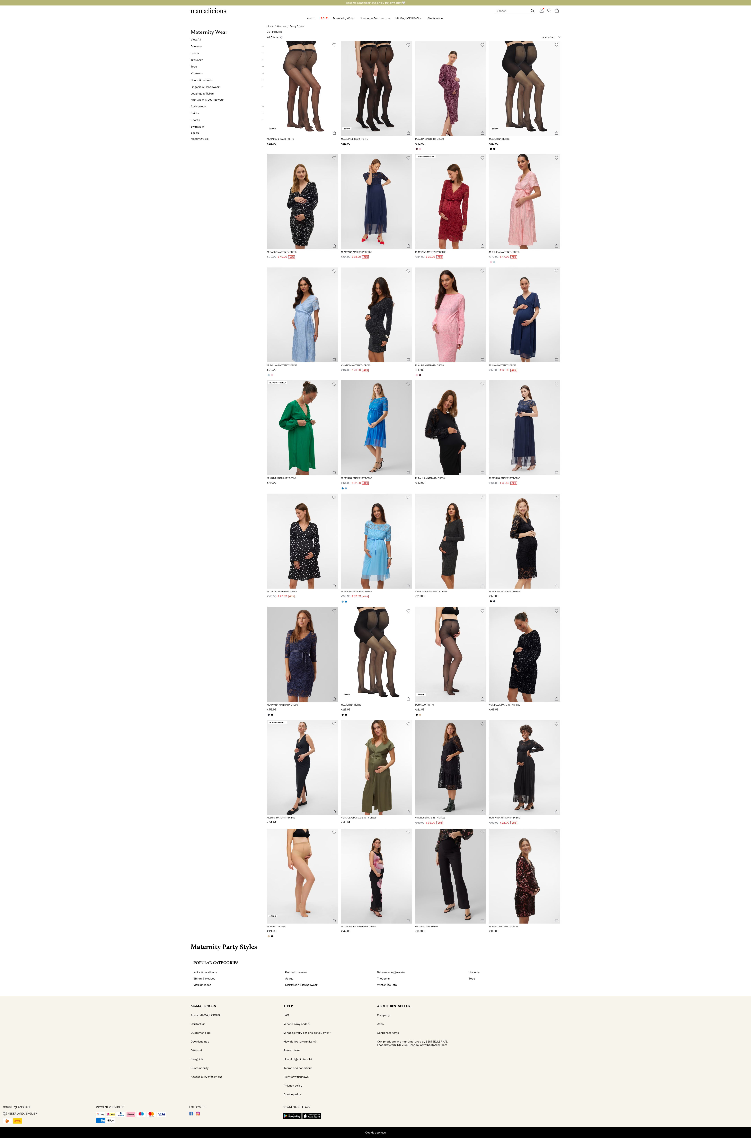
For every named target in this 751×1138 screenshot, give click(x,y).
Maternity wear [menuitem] (343, 18)
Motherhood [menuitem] (436, 18)
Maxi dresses (202, 985)
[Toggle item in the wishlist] (334, 45)
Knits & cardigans (205, 972)
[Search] (532, 11)
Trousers (383, 978)
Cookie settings (375, 1132)
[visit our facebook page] (191, 1114)
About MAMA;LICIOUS (205, 1015)
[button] (302, 88)
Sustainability (200, 1068)
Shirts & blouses (204, 978)
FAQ (286, 1015)
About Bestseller (394, 1006)
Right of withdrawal (296, 1077)
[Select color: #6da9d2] (346, 488)
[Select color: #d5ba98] (420, 715)
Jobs (380, 1024)
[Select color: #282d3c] (494, 601)
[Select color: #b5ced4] (494, 262)
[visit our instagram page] (198, 1114)
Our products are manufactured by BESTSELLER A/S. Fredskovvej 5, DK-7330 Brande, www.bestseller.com (412, 1043)
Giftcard (196, 1050)
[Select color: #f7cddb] (420, 149)
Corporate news (388, 1032)
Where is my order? (297, 1024)
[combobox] (540, 37)
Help (288, 1006)
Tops (472, 978)
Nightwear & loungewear (301, 985)
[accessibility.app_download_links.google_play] (292, 1119)
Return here (292, 1050)
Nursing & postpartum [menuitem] (375, 18)
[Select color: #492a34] (417, 149)
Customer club (201, 1032)
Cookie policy (292, 1094)
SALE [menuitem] (324, 18)
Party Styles (297, 26)
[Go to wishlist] (549, 11)
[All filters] (275, 37)
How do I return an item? (300, 1041)
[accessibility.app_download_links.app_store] (312, 1119)
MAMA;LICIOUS (203, 1006)
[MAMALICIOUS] (208, 12)
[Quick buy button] (334, 133)
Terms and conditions (298, 1068)
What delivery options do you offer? (307, 1032)
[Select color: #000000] (490, 149)
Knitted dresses (296, 972)
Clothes (281, 26)
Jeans (289, 978)
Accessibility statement (206, 1077)
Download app (200, 1041)
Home (270, 26)
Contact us (198, 1024)
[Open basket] (557, 11)
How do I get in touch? (298, 1059)
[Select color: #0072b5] (342, 488)
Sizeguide (197, 1059)
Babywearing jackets (391, 972)
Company (383, 1015)
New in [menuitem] (310, 18)
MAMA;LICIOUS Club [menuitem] (408, 18)
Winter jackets (387, 985)
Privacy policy (293, 1085)
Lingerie (474, 972)
